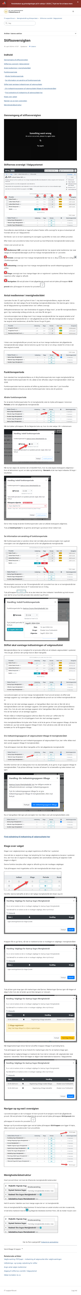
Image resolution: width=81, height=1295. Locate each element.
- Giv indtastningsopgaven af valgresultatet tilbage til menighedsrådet (30, 88)
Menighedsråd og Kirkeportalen (27, 18)
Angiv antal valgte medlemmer (15, 1267)
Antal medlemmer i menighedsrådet (17, 68)
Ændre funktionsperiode (14, 76)
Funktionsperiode (10, 72)
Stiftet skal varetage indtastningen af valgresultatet (23, 84)
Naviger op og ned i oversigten (15, 101)
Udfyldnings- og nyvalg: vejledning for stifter (20, 1263)
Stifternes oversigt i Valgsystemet (16, 64)
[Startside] (13, 11)
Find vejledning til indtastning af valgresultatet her (24, 93)
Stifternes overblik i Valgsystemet (51, 18)
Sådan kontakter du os (12, 1275)
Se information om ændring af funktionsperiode (23, 80)
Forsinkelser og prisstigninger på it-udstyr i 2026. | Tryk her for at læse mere (41, 4)
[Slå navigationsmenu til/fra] (73, 11)
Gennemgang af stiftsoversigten (16, 60)
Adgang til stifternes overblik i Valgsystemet (20, 1271)
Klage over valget (10, 97)
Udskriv (33, 46)
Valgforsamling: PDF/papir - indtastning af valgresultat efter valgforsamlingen (33, 1259)
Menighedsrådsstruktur (13, 105)
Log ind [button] (74, 1291)
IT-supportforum (9, 18)
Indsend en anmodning (49, 1242)
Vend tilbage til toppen (12, 1249)
